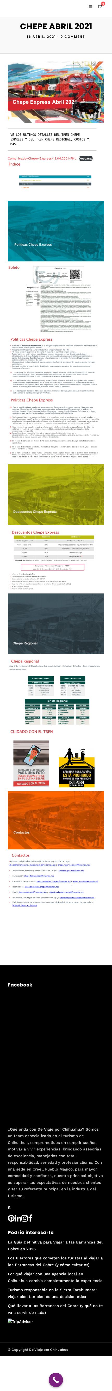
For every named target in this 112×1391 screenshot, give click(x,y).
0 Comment (72, 36)
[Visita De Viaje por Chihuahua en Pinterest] (11, 1219)
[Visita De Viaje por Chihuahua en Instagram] (24, 1219)
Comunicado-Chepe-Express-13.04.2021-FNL (42, 158)
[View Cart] (100, 6)
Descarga (86, 158)
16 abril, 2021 (41, 36)
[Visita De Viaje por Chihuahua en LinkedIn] (18, 1219)
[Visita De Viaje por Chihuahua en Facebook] (30, 1219)
